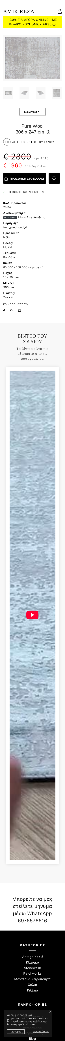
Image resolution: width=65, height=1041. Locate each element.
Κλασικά (32, 962)
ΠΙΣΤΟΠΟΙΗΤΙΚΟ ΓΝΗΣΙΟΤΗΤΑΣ (26, 191)
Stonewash (32, 968)
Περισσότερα (41, 1031)
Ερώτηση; (32, 112)
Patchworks (32, 973)
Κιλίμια (32, 990)
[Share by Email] (22, 310)
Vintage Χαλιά (33, 957)
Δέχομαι (16, 1031)
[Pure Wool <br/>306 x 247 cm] (8, 93)
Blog (32, 1038)
